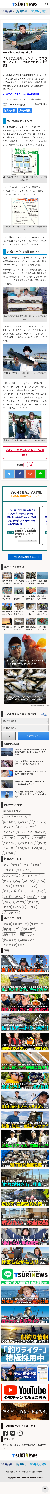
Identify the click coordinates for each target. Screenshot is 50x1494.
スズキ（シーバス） (33, 875)
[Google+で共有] (30, 474)
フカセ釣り (23, 837)
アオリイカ (9, 891)
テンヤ (42, 842)
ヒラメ (32, 886)
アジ (5, 864)
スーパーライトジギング (31, 832)
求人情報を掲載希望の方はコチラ (25, 496)
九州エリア (9, 945)
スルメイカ (23, 870)
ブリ (25, 864)
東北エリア (21, 924)
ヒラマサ (8, 870)
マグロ (7, 907)
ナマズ (7, 880)
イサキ (36, 864)
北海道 (7, 924)
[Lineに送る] (40, 474)
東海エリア (9, 934)
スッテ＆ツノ (27, 842)
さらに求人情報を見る (25, 557)
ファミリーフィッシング (17, 816)
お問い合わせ (37, 1472)
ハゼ (43, 896)
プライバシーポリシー (22, 1472)
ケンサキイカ (10, 875)
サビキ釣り (9, 853)
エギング (25, 821)
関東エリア (37, 924)
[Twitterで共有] (9, 474)
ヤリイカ (33, 901)
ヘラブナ (31, 907)
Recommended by (36, 705)
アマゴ (41, 880)
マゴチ (7, 901)
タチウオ (20, 886)
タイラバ (8, 832)
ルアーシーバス (26, 826)
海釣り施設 (25, 110)
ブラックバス (10, 912)
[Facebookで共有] (19, 474)
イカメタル (9, 842)
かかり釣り (9, 848)
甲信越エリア (10, 929)
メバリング (39, 821)
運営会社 (9, 1472)
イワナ (7, 886)
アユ (17, 880)
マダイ (16, 864)
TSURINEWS (22, 1478)
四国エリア (26, 939)
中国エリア (9, 939)
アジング (8, 826)
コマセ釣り (39, 837)
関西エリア (26, 934)
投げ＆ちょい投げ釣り (32, 848)
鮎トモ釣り (9, 821)
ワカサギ (20, 901)
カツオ (18, 907)
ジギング (8, 837)
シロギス (32, 896)
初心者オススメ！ (13, 811)
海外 (22, 945)
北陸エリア (28, 929)
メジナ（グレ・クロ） (32, 891)
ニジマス (28, 880)
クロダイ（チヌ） (13, 896)
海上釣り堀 (9, 110)
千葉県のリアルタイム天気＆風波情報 (21, 94)
